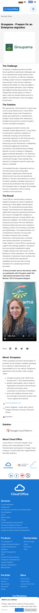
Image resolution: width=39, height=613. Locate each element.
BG (25, 2)
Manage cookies (30, 610)
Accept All (19, 610)
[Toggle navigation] (33, 9)
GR (35, 2)
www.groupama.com (13, 403)
